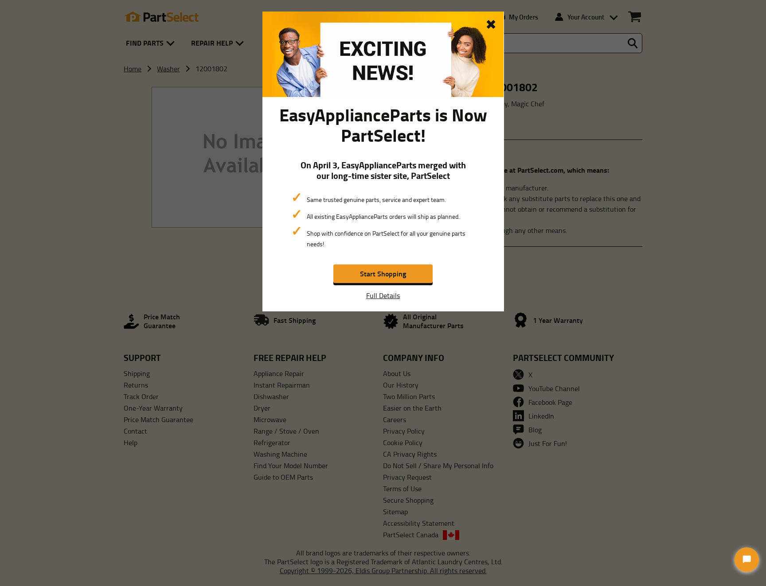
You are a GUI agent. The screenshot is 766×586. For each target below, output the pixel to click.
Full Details (383, 295)
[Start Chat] (747, 559)
